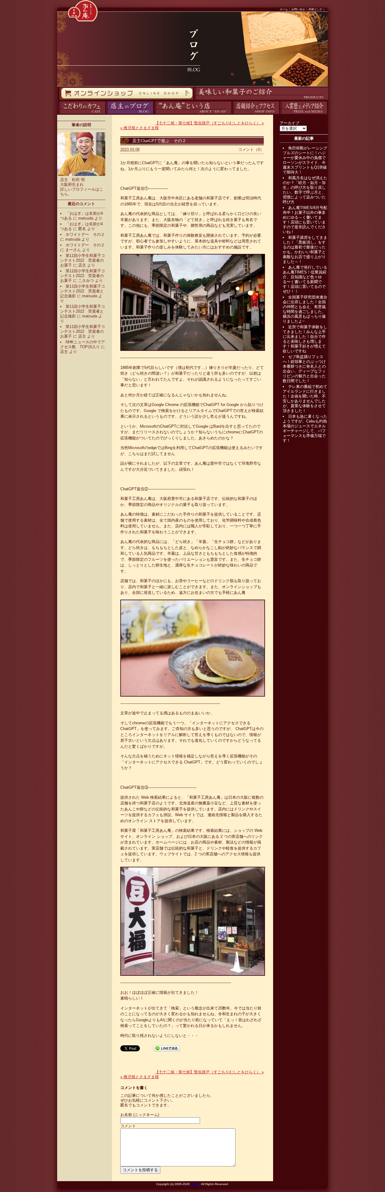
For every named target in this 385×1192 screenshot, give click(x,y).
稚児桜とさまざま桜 (139, 128)
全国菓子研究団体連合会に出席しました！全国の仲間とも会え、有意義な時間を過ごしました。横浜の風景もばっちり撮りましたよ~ (305, 309)
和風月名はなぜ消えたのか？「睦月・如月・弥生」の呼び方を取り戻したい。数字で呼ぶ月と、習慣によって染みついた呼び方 (305, 190)
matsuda (85, 218)
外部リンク (315, 9)
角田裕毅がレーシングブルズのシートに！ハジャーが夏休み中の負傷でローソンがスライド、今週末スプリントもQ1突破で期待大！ (305, 160)
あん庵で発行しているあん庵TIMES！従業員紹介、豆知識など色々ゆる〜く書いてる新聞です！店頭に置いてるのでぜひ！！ (305, 279)
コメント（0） (251, 149)
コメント (128, 1126)
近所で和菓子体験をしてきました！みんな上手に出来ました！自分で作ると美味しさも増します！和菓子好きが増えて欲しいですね (305, 339)
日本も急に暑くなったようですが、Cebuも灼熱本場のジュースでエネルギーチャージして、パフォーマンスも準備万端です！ (305, 428)
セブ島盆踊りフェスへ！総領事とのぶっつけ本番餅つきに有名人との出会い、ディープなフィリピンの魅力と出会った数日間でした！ (304, 368)
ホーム (284, 9)
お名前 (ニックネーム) (139, 1114)
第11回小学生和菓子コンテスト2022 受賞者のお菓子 (82, 260)
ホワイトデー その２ (85, 234)
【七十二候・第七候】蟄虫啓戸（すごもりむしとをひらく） (209, 123)
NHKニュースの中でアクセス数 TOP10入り (82, 344)
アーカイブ (289, 123)
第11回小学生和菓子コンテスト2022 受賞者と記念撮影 (82, 291)
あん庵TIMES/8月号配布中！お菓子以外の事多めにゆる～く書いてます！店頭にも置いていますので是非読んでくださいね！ (305, 219)
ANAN (195, 1184)
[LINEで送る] (166, 1048)
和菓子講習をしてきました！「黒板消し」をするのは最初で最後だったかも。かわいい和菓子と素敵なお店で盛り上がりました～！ (305, 249)
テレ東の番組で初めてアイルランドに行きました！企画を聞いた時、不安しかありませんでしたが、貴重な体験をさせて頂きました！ (305, 398)
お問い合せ (298, 9)
